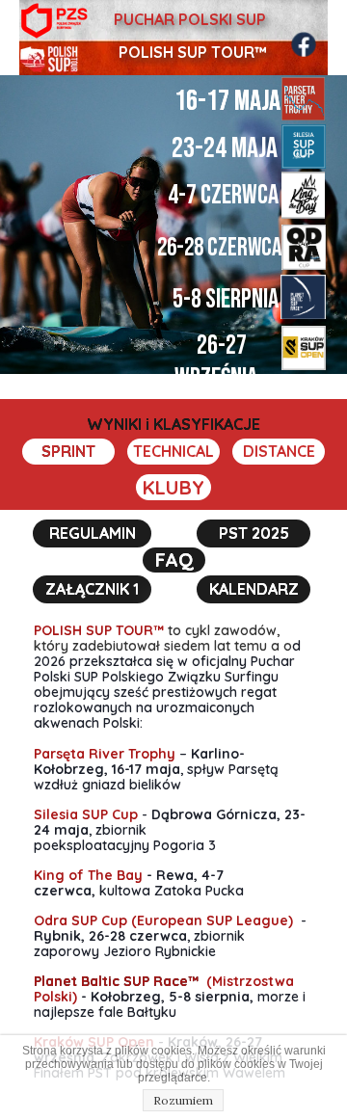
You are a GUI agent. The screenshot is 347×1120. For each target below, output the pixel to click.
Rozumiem (183, 1100)
